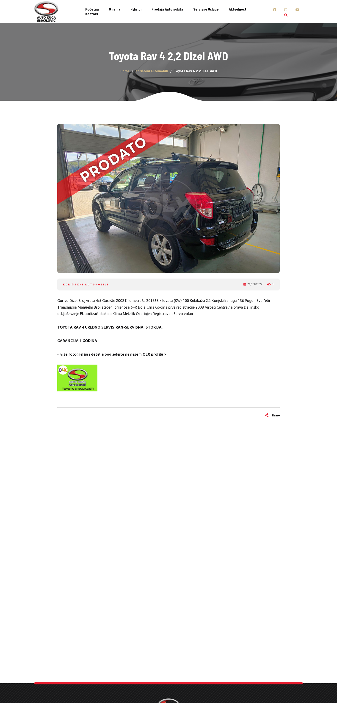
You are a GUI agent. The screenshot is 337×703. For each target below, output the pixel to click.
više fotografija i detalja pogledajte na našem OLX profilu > (112, 354)
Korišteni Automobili (86, 284)
